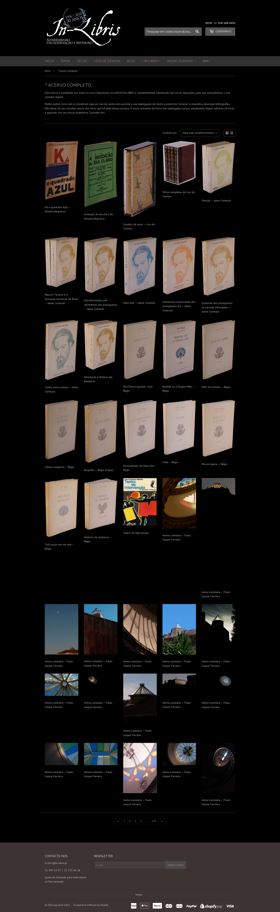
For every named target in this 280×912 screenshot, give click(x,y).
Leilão (82, 61)
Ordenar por (170, 132)
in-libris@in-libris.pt (56, 863)
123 (154, 821)
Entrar (209, 22)
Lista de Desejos (107, 61)
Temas (65, 61)
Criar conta (175, 865)
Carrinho (223, 31)
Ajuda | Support (180, 61)
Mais (206, 61)
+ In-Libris (150, 61)
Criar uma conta (226, 22)
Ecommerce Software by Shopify (91, 905)
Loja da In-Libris (61, 905)
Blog (131, 61)
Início (49, 61)
